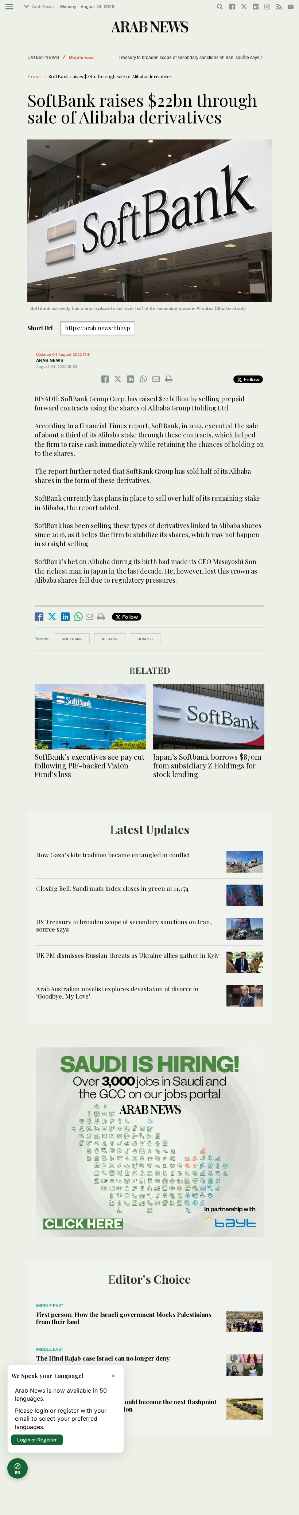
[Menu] (9, 7)
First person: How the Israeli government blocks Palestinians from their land (123, 1318)
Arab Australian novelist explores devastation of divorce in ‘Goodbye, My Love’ (117, 992)
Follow (250, 379)
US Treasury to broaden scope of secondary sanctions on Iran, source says (160, 57)
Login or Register (37, 1440)
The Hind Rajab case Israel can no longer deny (103, 1358)
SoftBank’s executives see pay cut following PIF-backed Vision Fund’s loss (89, 765)
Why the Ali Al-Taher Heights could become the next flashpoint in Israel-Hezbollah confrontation (126, 1405)
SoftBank (72, 639)
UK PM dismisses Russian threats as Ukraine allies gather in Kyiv (127, 955)
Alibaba (110, 639)
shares (145, 639)
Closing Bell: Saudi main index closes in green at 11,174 (112, 888)
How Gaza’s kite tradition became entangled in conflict (113, 855)
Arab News (43, 6)
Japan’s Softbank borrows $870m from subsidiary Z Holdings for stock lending (207, 765)
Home (34, 76)
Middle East (81, 57)
